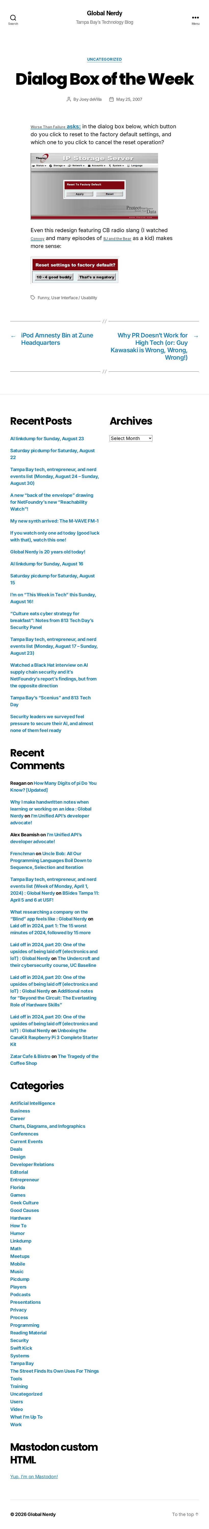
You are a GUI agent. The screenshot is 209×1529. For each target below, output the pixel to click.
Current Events (26, 1141)
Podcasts (20, 1294)
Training (19, 1386)
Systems (19, 1355)
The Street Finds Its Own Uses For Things (54, 1371)
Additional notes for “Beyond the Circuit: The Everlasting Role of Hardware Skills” (53, 997)
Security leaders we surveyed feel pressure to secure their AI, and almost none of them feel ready (51, 723)
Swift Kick (21, 1348)
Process (19, 1317)
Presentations (25, 1302)
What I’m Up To (26, 1417)
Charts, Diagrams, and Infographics (47, 1126)
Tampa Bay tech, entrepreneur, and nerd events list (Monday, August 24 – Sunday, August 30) (54, 476)
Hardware (20, 1218)
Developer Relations (32, 1164)
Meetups (20, 1256)
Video (16, 1409)
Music (17, 1271)
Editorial (19, 1172)
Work (16, 1424)
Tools (16, 1378)
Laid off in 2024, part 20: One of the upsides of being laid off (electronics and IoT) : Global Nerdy (54, 951)
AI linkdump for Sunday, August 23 (47, 438)
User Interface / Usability (74, 297)
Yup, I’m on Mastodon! (34, 1476)
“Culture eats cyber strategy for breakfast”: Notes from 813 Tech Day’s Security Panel (52, 620)
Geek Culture (24, 1202)
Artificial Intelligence (32, 1103)
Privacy (18, 1309)
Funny (43, 297)
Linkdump (20, 1241)
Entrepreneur (24, 1179)
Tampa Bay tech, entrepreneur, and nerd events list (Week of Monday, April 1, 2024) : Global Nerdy (53, 886)
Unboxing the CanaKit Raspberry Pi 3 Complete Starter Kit (54, 1037)
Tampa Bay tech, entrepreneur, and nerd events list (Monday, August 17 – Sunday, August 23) (54, 646)
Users (16, 1401)
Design (17, 1156)
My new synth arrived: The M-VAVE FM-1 (54, 521)
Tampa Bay (22, 1363)
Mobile (17, 1264)
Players (18, 1287)
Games (17, 1195)
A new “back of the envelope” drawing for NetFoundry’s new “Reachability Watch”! (51, 502)
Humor (17, 1233)
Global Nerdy (104, 13)
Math (15, 1248)
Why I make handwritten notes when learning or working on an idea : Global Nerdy (50, 808)
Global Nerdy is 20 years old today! (47, 551)
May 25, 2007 (129, 99)
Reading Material (28, 1332)
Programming (24, 1325)
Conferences (24, 1133)
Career (17, 1118)
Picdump (19, 1279)
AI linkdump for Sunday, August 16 (46, 563)
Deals (16, 1149)
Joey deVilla (90, 99)
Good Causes (24, 1210)
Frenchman (22, 853)
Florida (17, 1187)
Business (20, 1111)
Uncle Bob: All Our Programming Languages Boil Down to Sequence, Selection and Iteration (51, 860)
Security (19, 1340)
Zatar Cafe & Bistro (30, 1056)
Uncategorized (104, 59)
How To (18, 1225)
